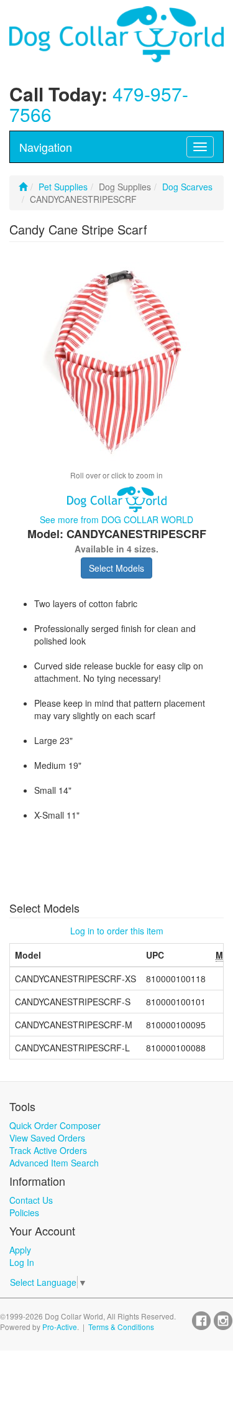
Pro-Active (59, 1326)
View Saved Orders (47, 1138)
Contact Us (31, 1200)
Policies (24, 1212)
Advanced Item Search (54, 1162)
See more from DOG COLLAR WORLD (116, 519)
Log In (21, 1262)
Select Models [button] (116, 568)
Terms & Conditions (121, 1326)
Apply (20, 1250)
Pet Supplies (63, 186)
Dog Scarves (187, 186)
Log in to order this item (116, 930)
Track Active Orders (48, 1150)
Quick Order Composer (55, 1125)
